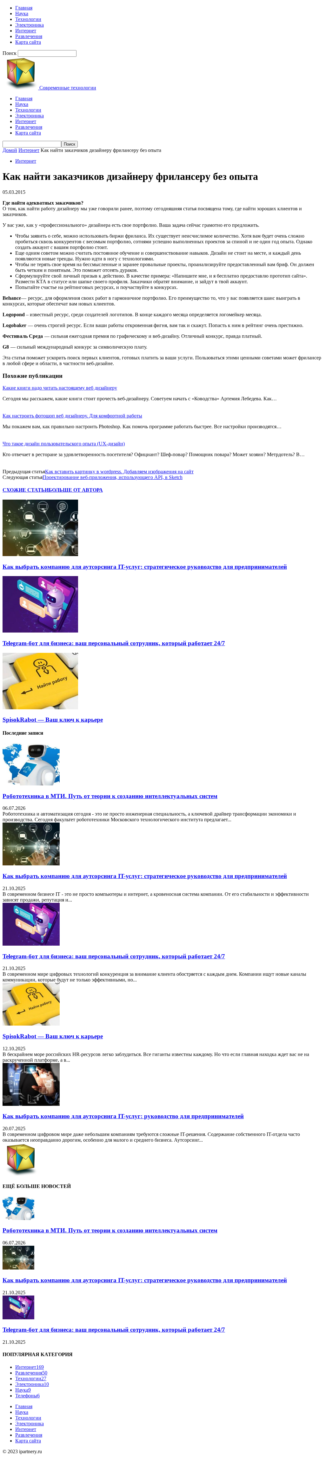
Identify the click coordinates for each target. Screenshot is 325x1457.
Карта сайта (28, 42)
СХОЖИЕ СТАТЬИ (26, 490)
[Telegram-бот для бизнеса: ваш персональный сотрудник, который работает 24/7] (40, 630)
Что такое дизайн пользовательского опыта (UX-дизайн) (64, 443)
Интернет (25, 30)
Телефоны (27, 1395)
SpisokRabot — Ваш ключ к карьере (53, 719)
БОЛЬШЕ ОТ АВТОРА (76, 490)
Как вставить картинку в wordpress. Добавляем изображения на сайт (119, 471)
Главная (23, 7)
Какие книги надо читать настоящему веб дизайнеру (60, 388)
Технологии (28, 19)
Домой (10, 150)
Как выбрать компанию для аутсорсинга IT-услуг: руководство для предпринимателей (123, 1116)
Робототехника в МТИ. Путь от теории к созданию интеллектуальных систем (110, 796)
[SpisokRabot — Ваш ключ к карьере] (40, 707)
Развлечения (28, 36)
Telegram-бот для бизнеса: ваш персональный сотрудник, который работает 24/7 (114, 643)
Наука (21, 13)
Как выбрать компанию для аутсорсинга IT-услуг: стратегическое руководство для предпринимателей (145, 566)
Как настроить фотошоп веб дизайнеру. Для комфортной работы (72, 415)
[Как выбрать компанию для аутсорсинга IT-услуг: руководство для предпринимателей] (31, 1104)
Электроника (29, 25)
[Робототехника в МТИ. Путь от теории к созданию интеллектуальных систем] (31, 783)
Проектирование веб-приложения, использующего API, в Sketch (112, 477)
